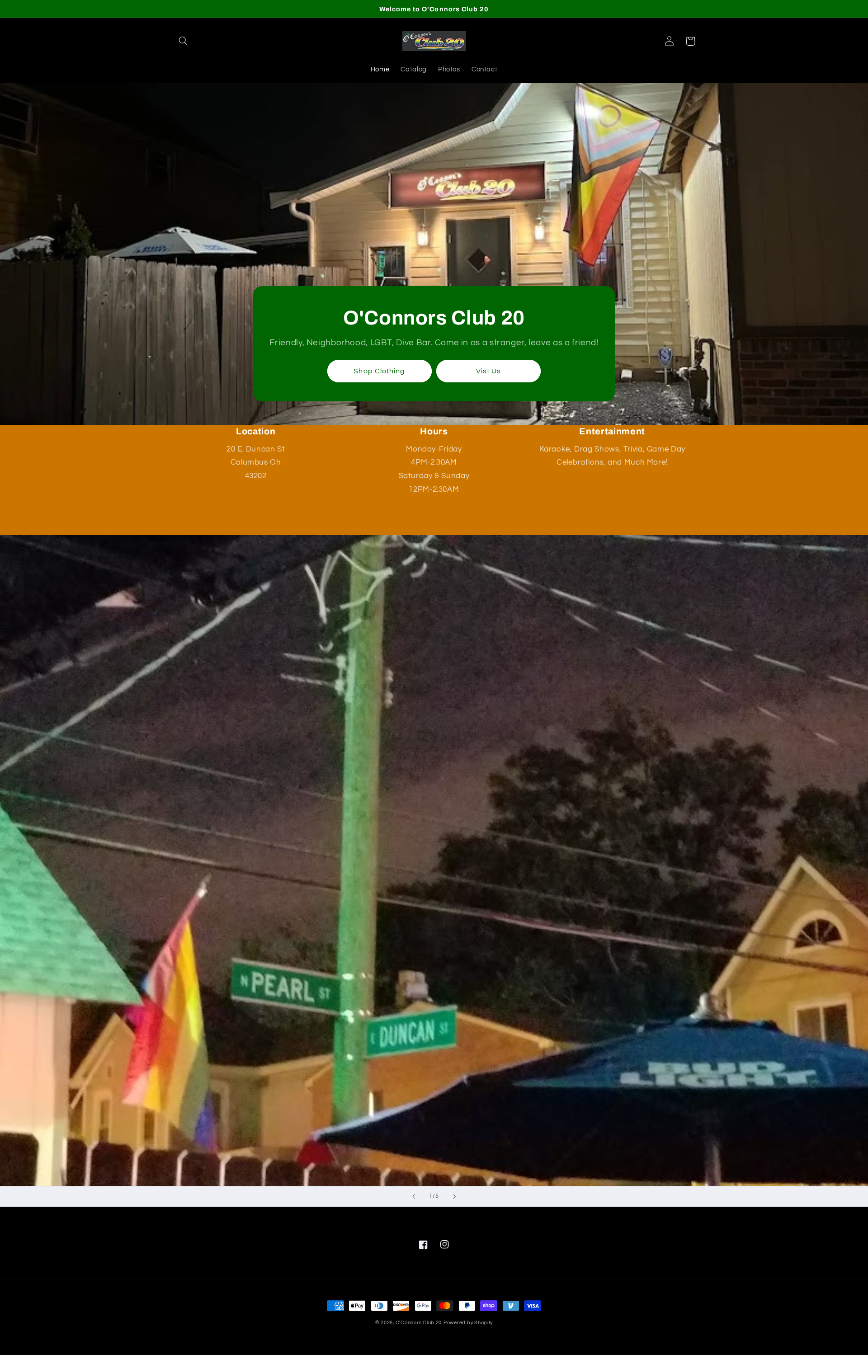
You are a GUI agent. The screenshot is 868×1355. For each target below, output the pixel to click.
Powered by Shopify (468, 1322)
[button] (183, 41)
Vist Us (488, 371)
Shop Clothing (379, 371)
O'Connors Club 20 (419, 1322)
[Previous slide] (414, 1196)
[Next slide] (454, 1196)
